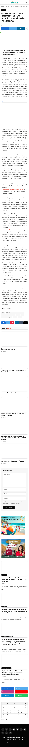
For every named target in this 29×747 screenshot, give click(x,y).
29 (22, 714)
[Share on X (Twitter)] (13, 28)
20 (14, 712)
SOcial (19, 317)
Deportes (4, 606)
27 (14, 714)
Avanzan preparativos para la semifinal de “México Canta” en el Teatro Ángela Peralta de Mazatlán (13, 438)
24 (3, 714)
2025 (3, 312)
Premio (15, 317)
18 (7, 712)
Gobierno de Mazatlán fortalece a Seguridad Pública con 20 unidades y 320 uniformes (14, 579)
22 (21, 712)
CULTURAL (8, 312)
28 (18, 714)
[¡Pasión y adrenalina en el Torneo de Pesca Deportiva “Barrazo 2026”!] (14, 339)
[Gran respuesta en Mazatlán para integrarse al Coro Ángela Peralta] (14, 404)
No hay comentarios (7, 25)
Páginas (10, 317)
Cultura (4, 10)
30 (25, 714)
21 (18, 712)
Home (4, 737)
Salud (23, 737)
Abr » (6, 719)
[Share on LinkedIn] (21, 28)
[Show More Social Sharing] (26, 28)
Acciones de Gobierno (7, 636)
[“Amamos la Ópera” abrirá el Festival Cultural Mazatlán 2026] (14, 361)
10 (3, 710)
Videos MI (8, 739)
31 (3, 716)
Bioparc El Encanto (6, 668)
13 (14, 710)
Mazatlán (20, 739)
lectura (18, 314)
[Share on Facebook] (5, 28)
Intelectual (12, 314)
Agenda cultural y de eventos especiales (12, 392)
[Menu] (2, 2)
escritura (22, 312)
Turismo (14, 739)
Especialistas (5, 314)
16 (25, 710)
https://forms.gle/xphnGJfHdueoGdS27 (12, 229)
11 (7, 710)
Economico (15, 312)
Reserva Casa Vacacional (13, 737)
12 (10, 710)
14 (18, 710)
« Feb (2, 719)
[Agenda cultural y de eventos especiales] (14, 383)
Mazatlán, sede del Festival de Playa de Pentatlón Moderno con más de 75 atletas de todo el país (14, 611)
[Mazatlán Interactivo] (14, 2)
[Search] (27, 2)
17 (3, 712)
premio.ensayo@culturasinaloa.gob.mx (13, 189)
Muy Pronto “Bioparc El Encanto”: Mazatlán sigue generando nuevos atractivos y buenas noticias (12, 672)
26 (10, 714)
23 (25, 712)
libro (23, 314)
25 (7, 714)
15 (21, 710)
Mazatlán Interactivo (19, 742)
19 (10, 712)
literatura (4, 317)
